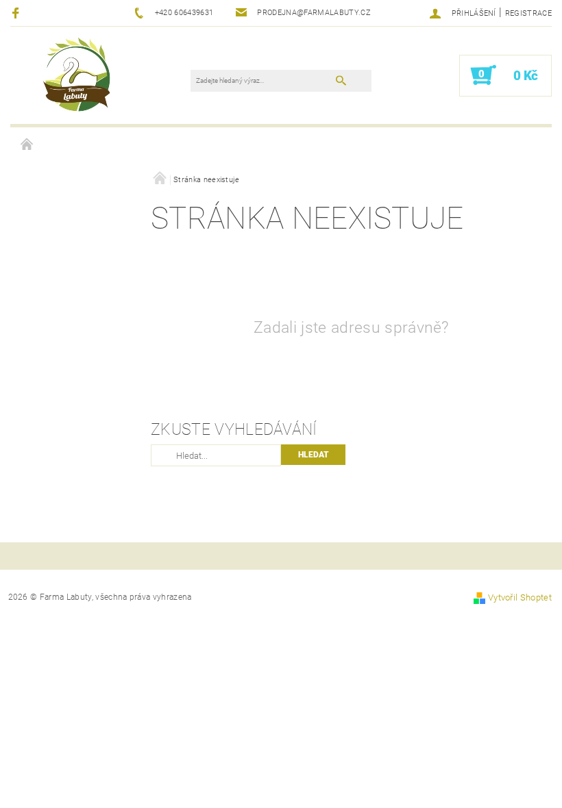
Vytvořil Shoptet (520, 597)
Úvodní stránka (27, 145)
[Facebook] (17, 12)
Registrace (528, 13)
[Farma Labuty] (76, 74)
